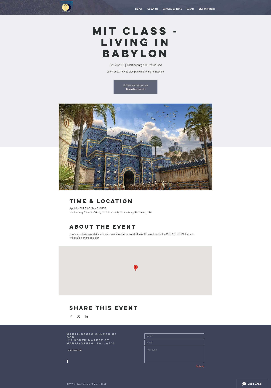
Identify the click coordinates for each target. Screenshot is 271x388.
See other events (135, 89)
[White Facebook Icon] (67, 361)
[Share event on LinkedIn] (86, 316)
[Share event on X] (78, 316)
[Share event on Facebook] (70, 316)
